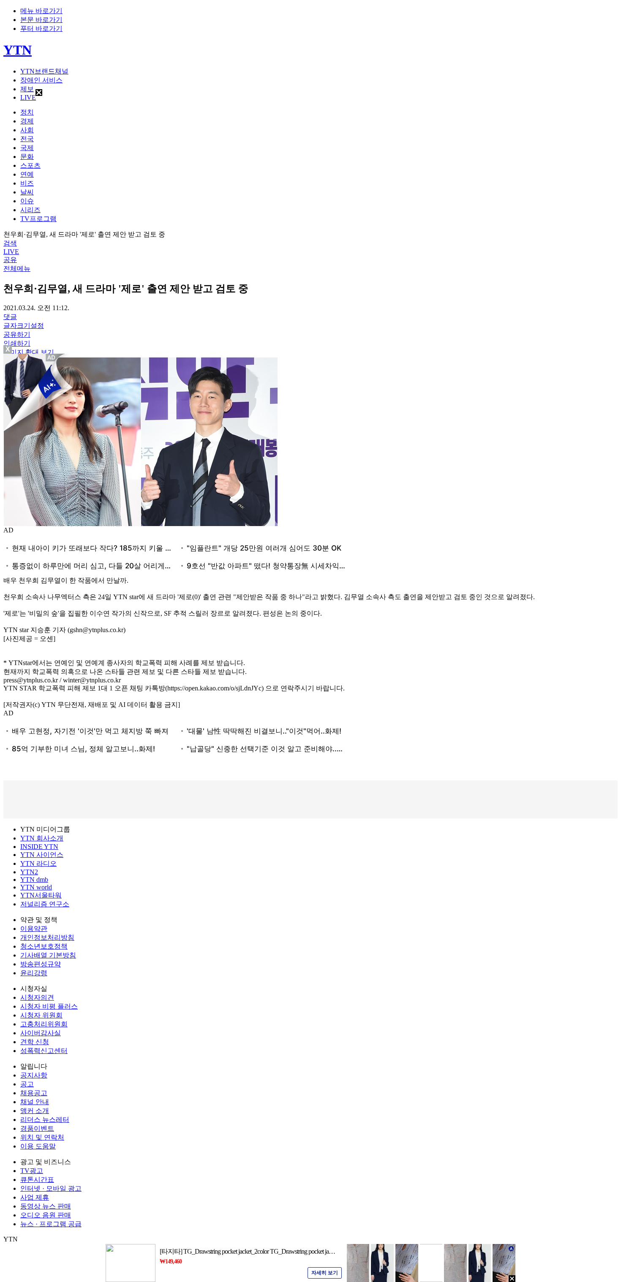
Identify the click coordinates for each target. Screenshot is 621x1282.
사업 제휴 (34, 1197)
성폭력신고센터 (44, 1050)
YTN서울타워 (41, 895)
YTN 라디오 (38, 863)
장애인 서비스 (41, 80)
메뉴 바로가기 (41, 10)
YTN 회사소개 (41, 838)
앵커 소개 (34, 1110)
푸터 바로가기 (41, 28)
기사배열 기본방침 (48, 955)
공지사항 (33, 1075)
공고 (27, 1084)
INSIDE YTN (39, 846)
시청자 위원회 (41, 1015)
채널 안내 (34, 1101)
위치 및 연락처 (42, 1137)
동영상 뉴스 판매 (45, 1206)
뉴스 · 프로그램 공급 (51, 1223)
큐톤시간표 (37, 1179)
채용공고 (33, 1093)
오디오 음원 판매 (45, 1215)
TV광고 (31, 1170)
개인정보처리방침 (47, 937)
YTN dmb (34, 879)
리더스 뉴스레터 (44, 1119)
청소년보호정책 (44, 946)
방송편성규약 (40, 964)
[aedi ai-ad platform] (52, 357)
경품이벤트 (37, 1128)
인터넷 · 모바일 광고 (51, 1188)
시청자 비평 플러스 (49, 1006)
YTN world (36, 887)
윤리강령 (33, 973)
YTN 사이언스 (41, 854)
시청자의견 (37, 997)
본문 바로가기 (41, 19)
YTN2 (29, 872)
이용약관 (33, 928)
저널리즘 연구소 (44, 904)
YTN (17, 49)
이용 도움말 (38, 1146)
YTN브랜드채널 (44, 71)
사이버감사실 (40, 1033)
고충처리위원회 (44, 1024)
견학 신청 (34, 1041)
